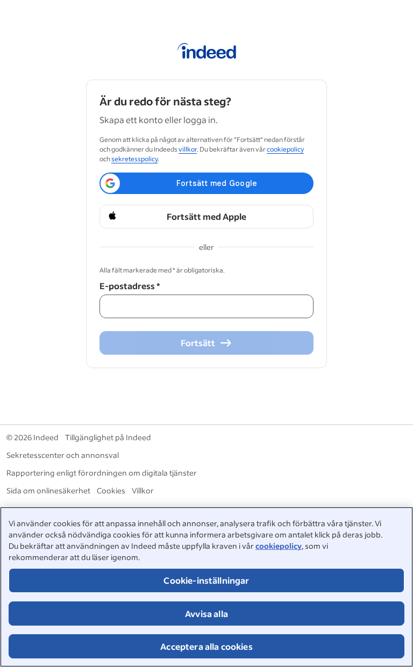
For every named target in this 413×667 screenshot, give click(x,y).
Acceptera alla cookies (206, 646)
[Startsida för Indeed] (206, 52)
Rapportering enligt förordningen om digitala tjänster (101, 473)
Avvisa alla (206, 613)
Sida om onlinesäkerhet (48, 490)
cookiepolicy (278, 546)
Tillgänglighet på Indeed (108, 437)
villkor (188, 149)
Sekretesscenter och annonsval (62, 455)
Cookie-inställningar (206, 580)
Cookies (111, 490)
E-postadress (129, 285)
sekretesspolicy (134, 159)
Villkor (143, 490)
